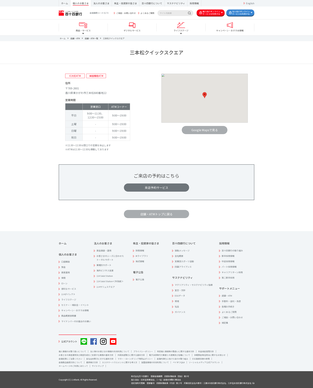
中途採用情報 (228, 261)
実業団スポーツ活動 (184, 261)
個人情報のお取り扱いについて (72, 351)
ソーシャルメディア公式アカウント (204, 362)
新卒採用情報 (228, 255)
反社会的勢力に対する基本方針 (100, 358)
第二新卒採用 (228, 277)
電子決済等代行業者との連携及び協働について (169, 355)
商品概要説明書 (68, 315)
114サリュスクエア (106, 286)
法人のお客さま (101, 3)
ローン (64, 283)
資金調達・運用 (104, 250)
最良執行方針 (92, 362)
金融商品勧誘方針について (70, 362)
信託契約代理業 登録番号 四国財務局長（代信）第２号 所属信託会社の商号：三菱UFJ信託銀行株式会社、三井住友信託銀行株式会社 (191, 383)
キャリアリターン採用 (232, 272)
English (250, 3)
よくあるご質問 (147, 13)
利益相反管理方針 (206, 351)
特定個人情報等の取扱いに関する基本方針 (175, 351)
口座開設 (65, 261)
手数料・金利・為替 (231, 301)
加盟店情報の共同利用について (155, 362)
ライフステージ (68, 299)
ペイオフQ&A (179, 362)
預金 (63, 267)
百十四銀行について (152, 3)
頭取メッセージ (182, 250)
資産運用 (65, 272)
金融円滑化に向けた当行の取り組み (172, 358)
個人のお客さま (81, 3)
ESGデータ (180, 295)
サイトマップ (98, 365)
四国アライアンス (183, 266)
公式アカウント (69, 341)
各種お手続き (228, 306)
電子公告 (138, 272)
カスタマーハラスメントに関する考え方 (119, 362)
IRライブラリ (142, 255)
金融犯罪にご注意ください (70, 358)
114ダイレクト (68, 294)
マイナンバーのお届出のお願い (76, 321)
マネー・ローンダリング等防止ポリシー (135, 358)
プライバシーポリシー (143, 351)
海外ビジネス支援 (105, 270)
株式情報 (140, 261)
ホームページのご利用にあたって (73, 365)
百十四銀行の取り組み (232, 250)
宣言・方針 (180, 290)
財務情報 (140, 250)
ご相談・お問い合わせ (126, 13)
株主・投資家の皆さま (125, 3)
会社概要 (179, 255)
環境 (177, 301)
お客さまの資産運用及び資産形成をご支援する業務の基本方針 (86, 355)
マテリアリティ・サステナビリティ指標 (194, 284)
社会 (177, 306)
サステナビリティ (176, 3)
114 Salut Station (105, 275)
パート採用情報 (229, 266)
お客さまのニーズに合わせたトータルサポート (110, 257)
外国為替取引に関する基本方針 (131, 355)
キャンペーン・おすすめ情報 (75, 310)
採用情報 (194, 3)
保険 (63, 277)
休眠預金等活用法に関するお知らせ (209, 355)
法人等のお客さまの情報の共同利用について (109, 351)
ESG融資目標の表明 (201, 358)
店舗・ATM (227, 295)
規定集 (225, 322)
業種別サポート (104, 265)
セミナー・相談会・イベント (75, 304)
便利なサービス (68, 288)
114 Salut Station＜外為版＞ (110, 281)
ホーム (64, 3)
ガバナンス (180, 312)
